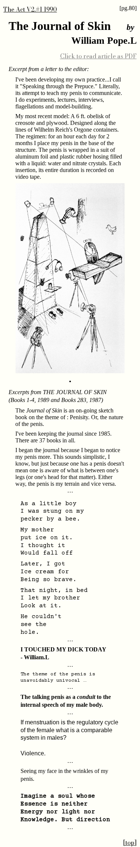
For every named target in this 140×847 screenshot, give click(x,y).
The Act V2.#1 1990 (30, 9)
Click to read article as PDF (98, 56)
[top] (130, 842)
